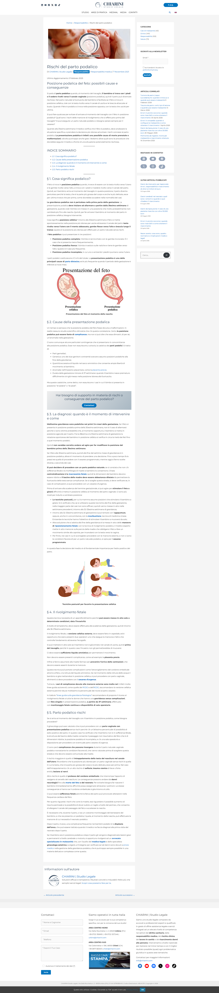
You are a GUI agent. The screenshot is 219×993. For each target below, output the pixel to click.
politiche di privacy (150, 70)
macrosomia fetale (78, 474)
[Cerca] (166, 255)
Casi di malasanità (148, 31)
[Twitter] (52, 5)
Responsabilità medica (101, 72)
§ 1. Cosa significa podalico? (64, 156)
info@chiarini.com (144, 961)
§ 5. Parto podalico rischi (63, 169)
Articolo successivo (125, 895)
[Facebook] (49, 5)
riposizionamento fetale (66, 526)
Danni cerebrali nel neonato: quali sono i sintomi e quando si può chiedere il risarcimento (154, 198)
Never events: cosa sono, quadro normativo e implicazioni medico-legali (154, 235)
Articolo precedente (54, 895)
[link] (176, 12)
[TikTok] (59, 5)
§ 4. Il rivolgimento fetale (63, 166)
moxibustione (94, 516)
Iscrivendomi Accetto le (153, 69)
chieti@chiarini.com (111, 949)
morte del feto (72, 783)
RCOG (85, 687)
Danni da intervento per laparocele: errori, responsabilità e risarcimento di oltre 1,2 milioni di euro (155, 186)
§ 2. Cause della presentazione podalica (70, 160)
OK (142, 990)
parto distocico (72, 261)
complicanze (81, 334)
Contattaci (89, 405)
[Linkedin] (42, 5)
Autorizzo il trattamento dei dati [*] (60, 966)
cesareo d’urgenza (87, 679)
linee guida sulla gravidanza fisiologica (74, 695)
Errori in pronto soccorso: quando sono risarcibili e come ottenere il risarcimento (154, 223)
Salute (143, 39)
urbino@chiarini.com (97, 937)
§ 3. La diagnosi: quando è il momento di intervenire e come (79, 163)
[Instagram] (56, 5)
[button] (171, 5)
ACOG (96, 687)
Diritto (143, 34)
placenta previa (99, 370)
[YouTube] (45, 5)
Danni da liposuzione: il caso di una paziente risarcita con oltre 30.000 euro (154, 211)
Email (145, 58)
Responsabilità (81, 72)
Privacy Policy (132, 990)
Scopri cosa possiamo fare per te (96, 883)
